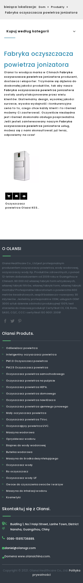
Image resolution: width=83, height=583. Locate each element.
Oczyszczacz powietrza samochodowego (35, 374)
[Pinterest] (20, 320)
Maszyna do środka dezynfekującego (32, 458)
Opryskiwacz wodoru (20, 439)
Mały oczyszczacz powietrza (26, 413)
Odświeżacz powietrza (21, 348)
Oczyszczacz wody (19, 465)
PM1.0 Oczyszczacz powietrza (27, 361)
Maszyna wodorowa (20, 432)
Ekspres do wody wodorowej (26, 445)
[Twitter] (13, 320)
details (27, 195)
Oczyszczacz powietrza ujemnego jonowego (37, 406)
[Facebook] (5, 320)
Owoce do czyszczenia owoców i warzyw (34, 484)
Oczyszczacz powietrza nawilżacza (30, 400)
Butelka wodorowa (19, 452)
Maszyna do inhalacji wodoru (26, 491)
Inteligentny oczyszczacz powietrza (31, 354)
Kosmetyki (13, 497)
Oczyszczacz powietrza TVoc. (27, 419)
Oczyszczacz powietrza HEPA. (26, 387)
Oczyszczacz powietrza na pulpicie (30, 381)
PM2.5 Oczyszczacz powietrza (27, 367)
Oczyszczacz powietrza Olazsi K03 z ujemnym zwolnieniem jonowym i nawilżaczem (21, 206)
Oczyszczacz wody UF (21, 478)
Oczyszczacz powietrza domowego (31, 393)
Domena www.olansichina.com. (27, 556)
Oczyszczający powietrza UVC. (27, 426)
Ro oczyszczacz (17, 471)
